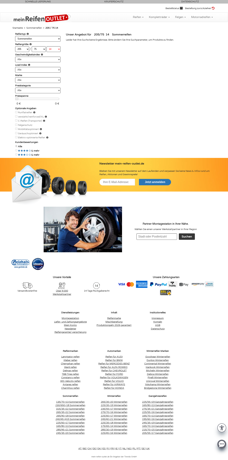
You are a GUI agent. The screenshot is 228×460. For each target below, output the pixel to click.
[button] (221, 427)
